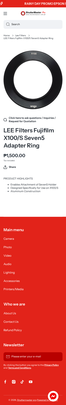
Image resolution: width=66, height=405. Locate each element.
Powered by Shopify (47, 400)
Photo (8, 247)
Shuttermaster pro (26, 400)
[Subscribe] (58, 356)
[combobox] (33, 24)
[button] (10, 167)
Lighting (9, 272)
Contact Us (11, 321)
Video (7, 255)
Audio (7, 264)
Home (7, 35)
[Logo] (33, 13)
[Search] (7, 24)
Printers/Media (14, 289)
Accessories (12, 281)
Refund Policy (13, 330)
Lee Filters (20, 35)
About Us (10, 313)
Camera (9, 238)
